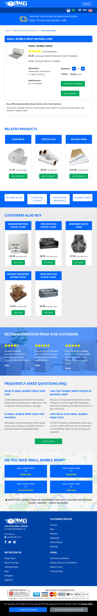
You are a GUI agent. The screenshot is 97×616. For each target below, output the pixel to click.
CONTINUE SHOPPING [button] (73, 84)
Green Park (10, 558)
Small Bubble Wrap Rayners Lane (29, 39)
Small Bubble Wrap (48, 31)
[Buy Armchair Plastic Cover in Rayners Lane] (79, 243)
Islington (9, 575)
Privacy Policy (87, 604)
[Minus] (74, 68)
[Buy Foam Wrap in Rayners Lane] (18, 156)
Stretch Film (48, 139)
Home (7, 31)
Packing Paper (79, 139)
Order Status (56, 542)
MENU (87, 3)
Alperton (9, 579)
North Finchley (11, 562)
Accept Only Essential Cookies (69, 609)
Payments (54, 538)
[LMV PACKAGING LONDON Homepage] (16, 3)
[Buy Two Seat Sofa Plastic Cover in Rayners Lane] (48, 243)
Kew (7, 571)
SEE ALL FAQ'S (48, 441)
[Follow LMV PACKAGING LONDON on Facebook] (5, 542)
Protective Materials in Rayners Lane (25, 31)
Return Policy (56, 567)
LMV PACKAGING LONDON (40, 598)
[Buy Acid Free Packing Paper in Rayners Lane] (79, 156)
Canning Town (11, 567)
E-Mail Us (10, 534)
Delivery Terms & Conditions (63, 562)
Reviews (54, 533)
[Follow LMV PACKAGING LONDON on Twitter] (9, 542)
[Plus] (83, 68)
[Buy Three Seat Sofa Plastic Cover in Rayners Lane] (48, 293)
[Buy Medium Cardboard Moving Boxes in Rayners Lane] (18, 293)
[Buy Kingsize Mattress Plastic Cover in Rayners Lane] (18, 243)
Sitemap (54, 546)
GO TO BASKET (70, 93)
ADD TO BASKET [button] (18, 176)
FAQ (52, 529)
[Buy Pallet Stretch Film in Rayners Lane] (48, 156)
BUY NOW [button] (18, 262)
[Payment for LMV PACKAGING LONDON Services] (61, 592)
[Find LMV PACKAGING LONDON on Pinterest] (14, 542)
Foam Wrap (18, 139)
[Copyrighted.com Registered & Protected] (19, 592)
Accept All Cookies (28, 609)
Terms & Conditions (59, 558)
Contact (53, 525)
